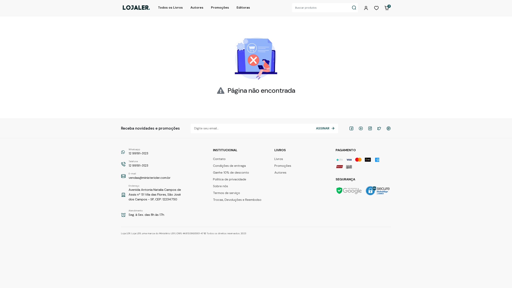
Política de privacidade (229, 179)
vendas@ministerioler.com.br (150, 176)
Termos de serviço (226, 193)
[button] (366, 7)
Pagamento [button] (346, 150)
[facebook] (351, 128)
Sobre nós (220, 186)
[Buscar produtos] (354, 7)
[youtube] (361, 128)
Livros (278, 159)
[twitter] (379, 128)
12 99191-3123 (138, 152)
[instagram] (370, 128)
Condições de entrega (229, 166)
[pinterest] (388, 128)
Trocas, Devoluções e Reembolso (237, 200)
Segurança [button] (346, 179)
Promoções (220, 7)
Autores (196, 7)
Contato (219, 159)
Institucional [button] (225, 150)
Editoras (243, 7)
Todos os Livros (170, 7)
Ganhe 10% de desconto (231, 172)
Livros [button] (280, 150)
